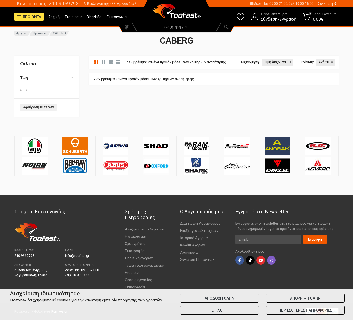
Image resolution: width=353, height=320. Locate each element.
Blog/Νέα (94, 17)
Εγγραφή (315, 239)
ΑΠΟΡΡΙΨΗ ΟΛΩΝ (305, 298)
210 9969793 (24, 256)
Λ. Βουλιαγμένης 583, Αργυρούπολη (111, 3)
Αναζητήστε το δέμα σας (145, 229)
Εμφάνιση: (306, 62)
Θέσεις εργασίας (138, 280)
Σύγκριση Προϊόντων (197, 259)
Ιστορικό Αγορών (194, 238)
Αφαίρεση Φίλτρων (38, 107)
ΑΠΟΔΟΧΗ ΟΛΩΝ (219, 298)
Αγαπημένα (189, 252)
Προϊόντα (40, 33)
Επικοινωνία (117, 17)
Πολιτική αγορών (139, 258)
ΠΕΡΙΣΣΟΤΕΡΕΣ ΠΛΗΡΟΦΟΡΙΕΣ (305, 310)
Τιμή (24, 78)
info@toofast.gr (77, 256)
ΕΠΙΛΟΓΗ (219, 310)
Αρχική (54, 17)
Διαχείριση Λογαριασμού (200, 223)
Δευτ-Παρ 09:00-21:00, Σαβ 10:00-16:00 (283, 3)
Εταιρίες (72, 17)
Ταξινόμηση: (250, 62)
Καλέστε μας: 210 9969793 (48, 3)
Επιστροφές (135, 251)
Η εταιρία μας (136, 236)
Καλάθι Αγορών (192, 245)
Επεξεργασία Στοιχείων (199, 231)
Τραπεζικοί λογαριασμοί (144, 265)
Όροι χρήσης (135, 244)
